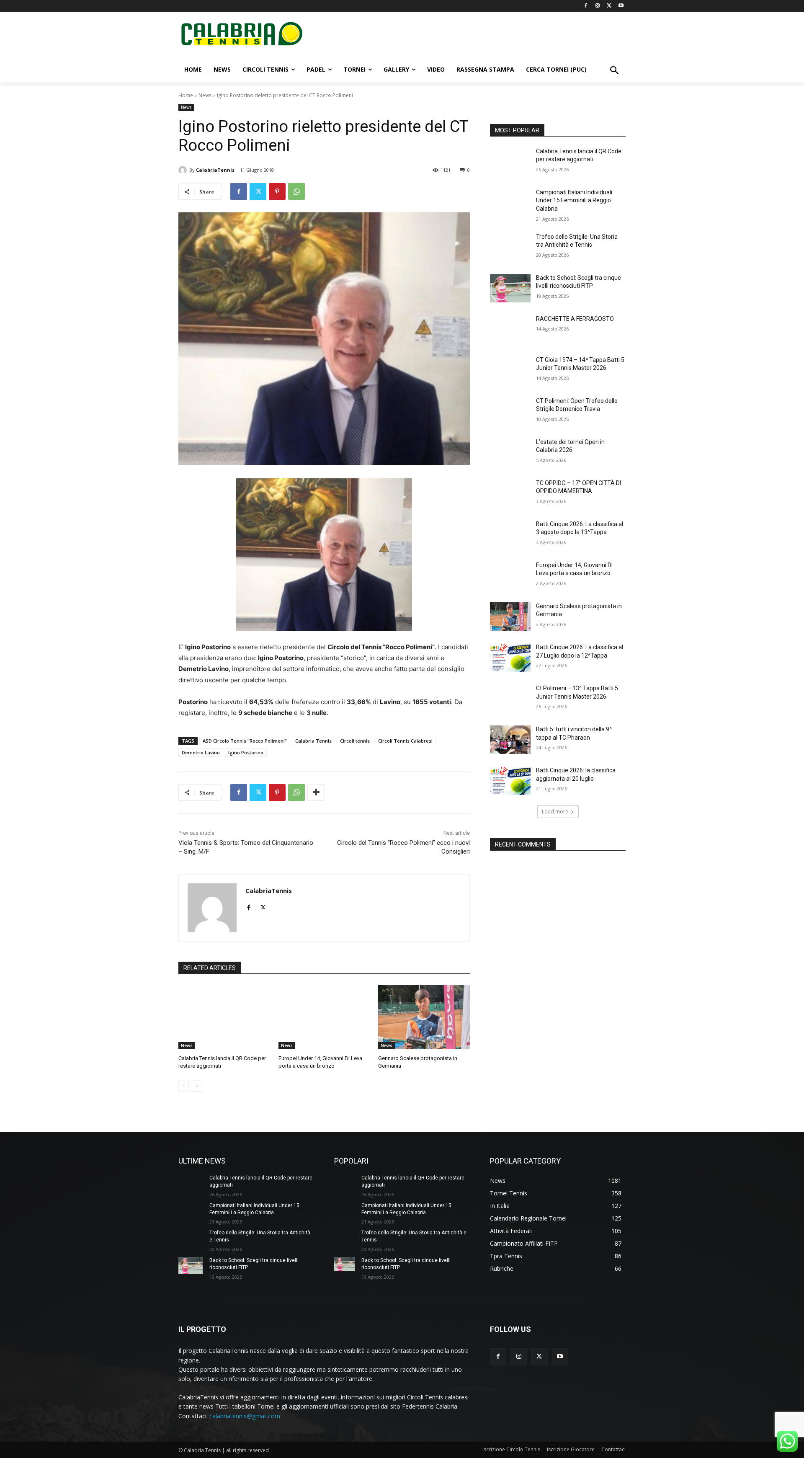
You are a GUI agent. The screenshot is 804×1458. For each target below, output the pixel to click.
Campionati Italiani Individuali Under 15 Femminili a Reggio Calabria (574, 200)
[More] (316, 792)
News (204, 95)
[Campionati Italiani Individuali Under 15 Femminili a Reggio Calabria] (510, 202)
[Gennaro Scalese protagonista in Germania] (424, 1017)
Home (185, 95)
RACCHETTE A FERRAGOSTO (575, 318)
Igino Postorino (245, 752)
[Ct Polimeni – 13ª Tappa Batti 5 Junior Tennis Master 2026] (510, 698)
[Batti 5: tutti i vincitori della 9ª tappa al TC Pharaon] (510, 739)
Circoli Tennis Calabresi (405, 741)
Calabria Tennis (313, 741)
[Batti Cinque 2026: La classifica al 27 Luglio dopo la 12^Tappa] (510, 657)
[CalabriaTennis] (183, 170)
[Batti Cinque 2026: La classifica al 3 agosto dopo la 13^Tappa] (510, 534)
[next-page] (197, 1086)
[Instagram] (598, 6)
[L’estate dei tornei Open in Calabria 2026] (510, 452)
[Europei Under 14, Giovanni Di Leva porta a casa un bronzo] (324, 1017)
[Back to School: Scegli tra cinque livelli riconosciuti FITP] (510, 288)
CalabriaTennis (215, 170)
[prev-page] (183, 1086)
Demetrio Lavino (201, 752)
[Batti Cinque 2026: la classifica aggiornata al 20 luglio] (510, 780)
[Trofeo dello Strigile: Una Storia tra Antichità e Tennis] (510, 247)
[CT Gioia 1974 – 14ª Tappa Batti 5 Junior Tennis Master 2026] (510, 370)
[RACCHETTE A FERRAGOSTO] (510, 329)
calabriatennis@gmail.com (244, 1416)
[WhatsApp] (296, 191)
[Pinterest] (277, 191)
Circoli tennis (355, 741)
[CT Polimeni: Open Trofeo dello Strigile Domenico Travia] (510, 411)
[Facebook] (586, 6)
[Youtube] (621, 6)
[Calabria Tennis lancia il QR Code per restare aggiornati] (224, 1017)
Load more (555, 811)
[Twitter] (609, 6)
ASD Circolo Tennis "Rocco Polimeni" (245, 741)
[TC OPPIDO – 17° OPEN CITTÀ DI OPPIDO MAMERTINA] (510, 493)
